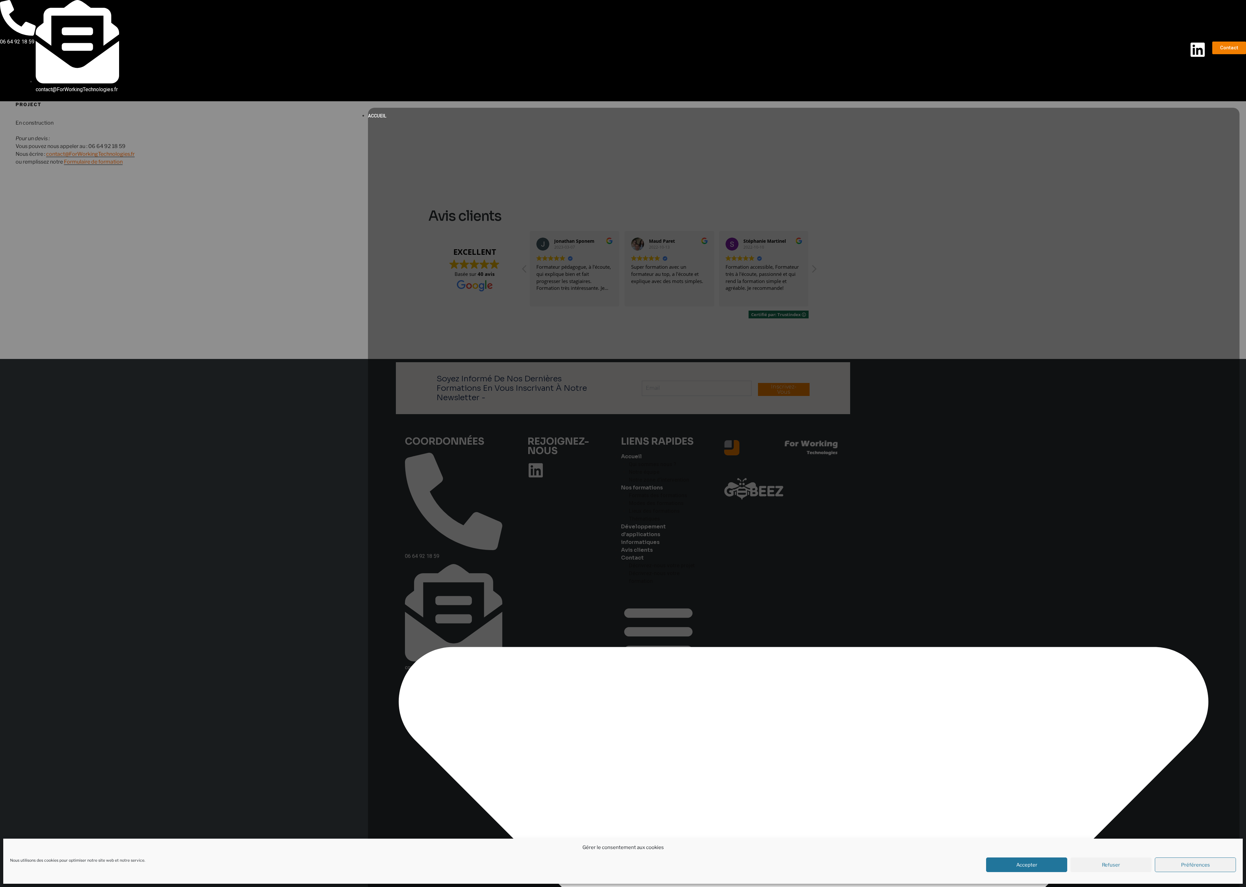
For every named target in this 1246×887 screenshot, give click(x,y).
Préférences (1195, 865)
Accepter (1026, 865)
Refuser (1111, 865)
